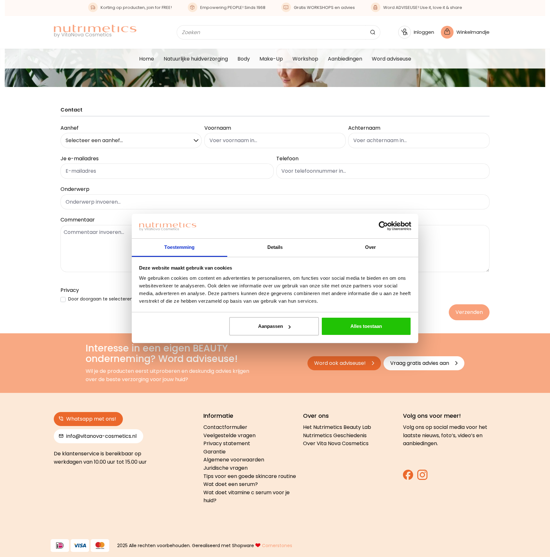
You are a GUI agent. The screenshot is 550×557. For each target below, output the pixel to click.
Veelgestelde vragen (229, 435)
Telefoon (287, 158)
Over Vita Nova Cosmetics (336, 443)
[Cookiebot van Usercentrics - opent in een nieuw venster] (383, 226)
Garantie (214, 451)
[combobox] (271, 32)
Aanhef (69, 128)
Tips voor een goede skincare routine (249, 476)
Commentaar (77, 219)
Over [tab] (370, 247)
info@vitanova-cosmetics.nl (101, 436)
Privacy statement (226, 443)
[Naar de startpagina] (95, 31)
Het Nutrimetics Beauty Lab (337, 427)
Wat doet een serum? (230, 484)
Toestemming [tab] (179, 247)
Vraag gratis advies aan (420, 363)
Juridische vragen (225, 468)
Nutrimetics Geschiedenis (335, 435)
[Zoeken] (372, 32)
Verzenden (469, 312)
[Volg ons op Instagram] (422, 477)
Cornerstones (277, 545)
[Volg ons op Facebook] (408, 477)
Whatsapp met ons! (90, 419)
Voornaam (217, 128)
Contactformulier (225, 427)
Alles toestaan (366, 326)
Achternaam (364, 128)
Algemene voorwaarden (233, 459)
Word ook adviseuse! (340, 363)
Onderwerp (74, 189)
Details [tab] (275, 247)
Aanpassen (270, 326)
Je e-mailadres (79, 158)
